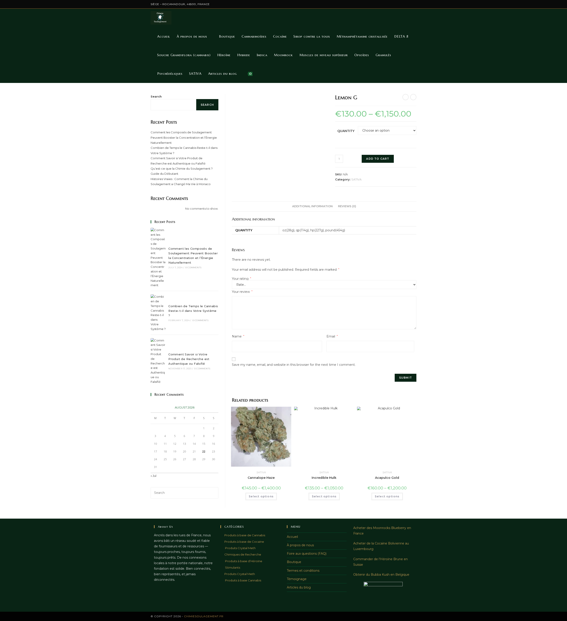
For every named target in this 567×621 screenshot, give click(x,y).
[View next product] (413, 97)
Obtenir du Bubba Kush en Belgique (381, 575)
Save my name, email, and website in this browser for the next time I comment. (293, 365)
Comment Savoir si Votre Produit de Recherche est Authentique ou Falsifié (189, 359)
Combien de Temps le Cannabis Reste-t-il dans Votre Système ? (193, 310)
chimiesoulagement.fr (203, 616)
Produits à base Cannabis (242, 580)
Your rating (241, 278)
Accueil (292, 537)
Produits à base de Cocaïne (244, 541)
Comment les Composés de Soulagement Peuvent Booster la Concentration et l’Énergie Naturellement (184, 137)
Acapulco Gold (387, 478)
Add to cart (377, 158)
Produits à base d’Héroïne (243, 561)
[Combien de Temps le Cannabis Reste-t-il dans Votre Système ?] (158, 312)
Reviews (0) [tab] (347, 206)
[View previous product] (405, 97)
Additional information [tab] (312, 206)
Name (238, 336)
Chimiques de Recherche (242, 554)
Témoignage (297, 579)
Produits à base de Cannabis (244, 535)
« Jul (153, 475)
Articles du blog (299, 587)
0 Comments (193, 267)
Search (156, 96)
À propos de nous (300, 545)
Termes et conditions (303, 571)
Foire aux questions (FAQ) (306, 554)
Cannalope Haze (261, 478)
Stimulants (232, 567)
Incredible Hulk (324, 478)
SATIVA (356, 179)
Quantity (345, 131)
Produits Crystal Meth (240, 548)
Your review (242, 292)
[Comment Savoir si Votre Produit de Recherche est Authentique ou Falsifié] (158, 361)
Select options (261, 496)
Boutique (294, 562)
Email (332, 336)
